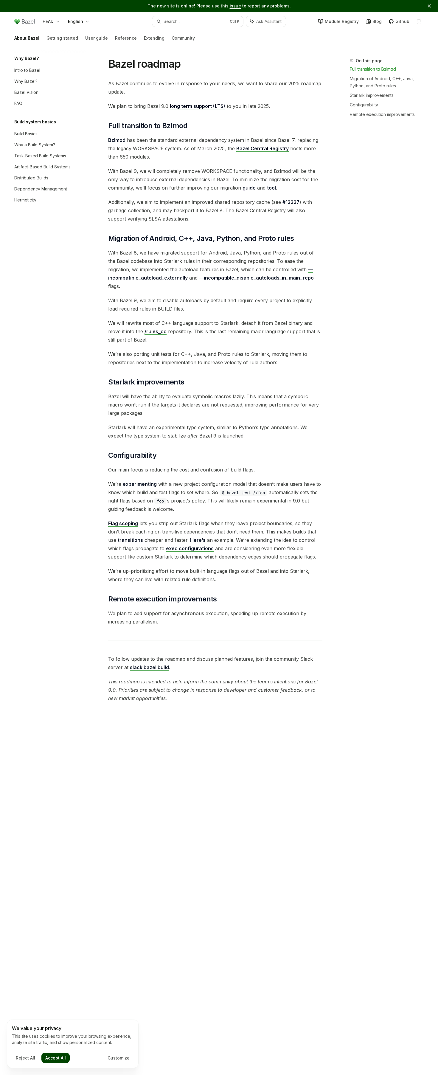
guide (249, 188)
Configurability (364, 104)
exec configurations (190, 548)
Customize (119, 1057)
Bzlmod (116, 140)
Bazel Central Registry (262, 148)
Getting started (62, 38)
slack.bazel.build (149, 667)
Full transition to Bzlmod (373, 69)
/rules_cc (156, 331)
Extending (154, 38)
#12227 (290, 202)
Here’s (198, 540)
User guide (96, 38)
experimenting (140, 484)
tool (271, 188)
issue (235, 5)
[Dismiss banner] (429, 6)
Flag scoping (123, 523)
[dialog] (72, 1044)
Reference (126, 38)
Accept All (55, 1057)
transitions (130, 540)
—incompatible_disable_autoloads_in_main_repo (256, 278)
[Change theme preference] (419, 21)
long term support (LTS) (197, 106)
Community (183, 38)
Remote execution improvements (382, 114)
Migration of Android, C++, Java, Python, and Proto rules (382, 82)
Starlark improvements (372, 95)
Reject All (25, 1057)
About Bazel (26, 38)
